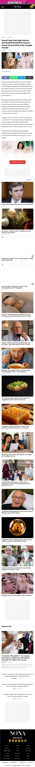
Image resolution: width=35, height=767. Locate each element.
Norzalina (4, 662)
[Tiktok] (19, 741)
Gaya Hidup (10, 37)
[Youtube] (22, 741)
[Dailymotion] (25, 741)
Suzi (4, 50)
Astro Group (28, 765)
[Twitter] (16, 741)
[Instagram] (13, 741)
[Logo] (17, 733)
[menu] (3, 6)
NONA (3, 37)
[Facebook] (10, 741)
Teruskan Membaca (17, 162)
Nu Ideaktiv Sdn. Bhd (16, 765)
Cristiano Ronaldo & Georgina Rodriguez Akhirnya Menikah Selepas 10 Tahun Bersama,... (16, 658)
